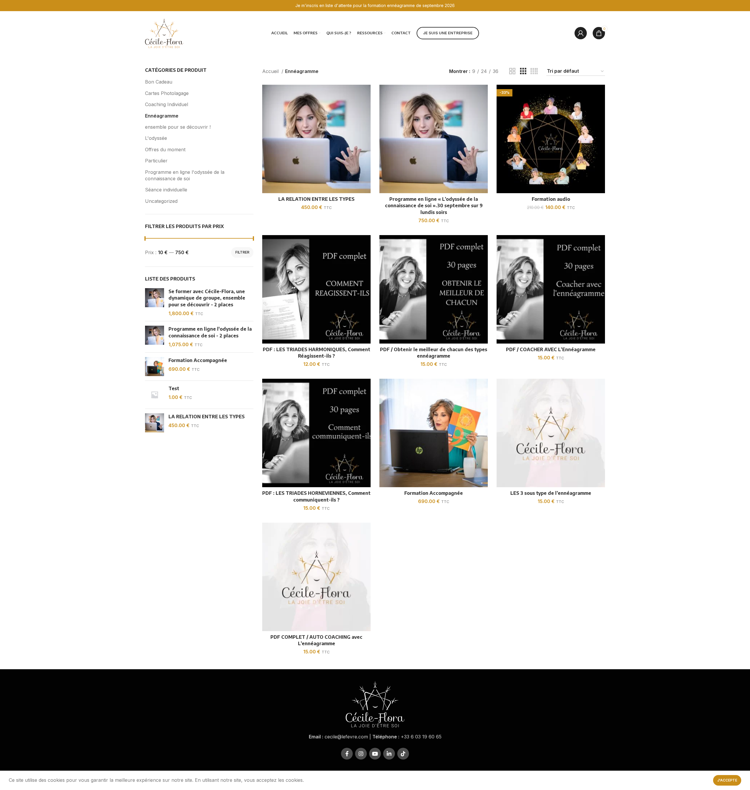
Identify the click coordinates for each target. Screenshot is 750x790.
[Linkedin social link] (389, 754)
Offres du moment (165, 149)
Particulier (156, 161)
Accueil (271, 71)
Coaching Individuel (166, 104)
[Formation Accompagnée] (154, 366)
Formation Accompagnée (197, 360)
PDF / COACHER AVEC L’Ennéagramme (551, 349)
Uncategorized (161, 201)
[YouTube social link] (375, 754)
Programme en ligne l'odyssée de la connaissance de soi (184, 175)
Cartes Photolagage (167, 93)
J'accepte (727, 780)
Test (173, 388)
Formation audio (551, 199)
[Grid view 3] (523, 71)
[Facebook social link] (347, 754)
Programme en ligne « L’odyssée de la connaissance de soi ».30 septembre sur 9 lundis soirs (434, 205)
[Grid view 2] (512, 71)
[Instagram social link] (361, 754)
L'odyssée (156, 138)
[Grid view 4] (534, 71)
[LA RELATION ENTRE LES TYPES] (154, 422)
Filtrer (242, 252)
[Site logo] (164, 32)
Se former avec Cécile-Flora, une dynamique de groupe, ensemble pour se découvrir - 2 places (206, 297)
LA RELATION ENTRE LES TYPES (206, 416)
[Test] (154, 394)
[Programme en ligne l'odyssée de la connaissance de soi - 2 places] (154, 337)
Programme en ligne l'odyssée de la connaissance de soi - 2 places (210, 332)
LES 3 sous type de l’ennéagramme (550, 493)
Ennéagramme (161, 116)
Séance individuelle (166, 190)
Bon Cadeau (158, 82)
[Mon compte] (581, 33)
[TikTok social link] (403, 754)
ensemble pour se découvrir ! (178, 127)
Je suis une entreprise (448, 32)
